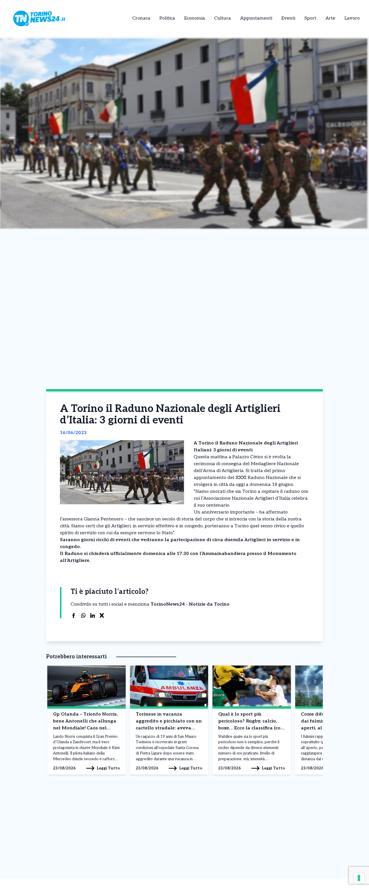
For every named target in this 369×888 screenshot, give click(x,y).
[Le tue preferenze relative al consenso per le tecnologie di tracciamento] (358, 877)
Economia (194, 18)
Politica (167, 18)
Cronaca (141, 18)
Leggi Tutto (108, 768)
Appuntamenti (256, 18)
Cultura (222, 18)
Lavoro (352, 18)
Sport (310, 18)
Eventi (288, 18)
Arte (330, 18)
